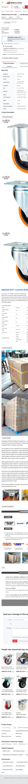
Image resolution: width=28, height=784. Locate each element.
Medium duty (19, 733)
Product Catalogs (23, 727)
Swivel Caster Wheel (7, 769)
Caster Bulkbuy (19, 769)
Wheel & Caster (18, 11)
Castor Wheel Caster (8, 766)
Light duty (4, 733)
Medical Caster (6, 751)
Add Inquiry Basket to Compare (10, 58)
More (3, 772)
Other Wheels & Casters (18, 751)
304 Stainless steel (6, 730)
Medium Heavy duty (6, 736)
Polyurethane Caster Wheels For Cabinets (13, 754)
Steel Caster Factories (8, 762)
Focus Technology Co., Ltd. (19, 777)
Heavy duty (18, 736)
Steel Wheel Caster (20, 766)
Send (15, 641)
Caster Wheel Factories (22, 762)
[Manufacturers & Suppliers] (14, 2)
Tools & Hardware (9, 11)
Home (3, 11)
